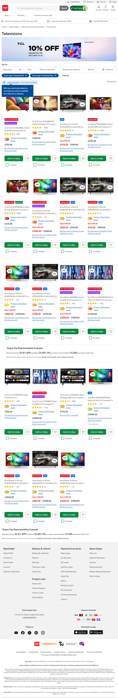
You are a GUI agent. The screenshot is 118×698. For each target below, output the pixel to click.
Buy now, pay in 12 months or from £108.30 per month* (44, 423)
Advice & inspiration (11, 571)
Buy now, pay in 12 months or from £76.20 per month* (16, 319)
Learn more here (29, 617)
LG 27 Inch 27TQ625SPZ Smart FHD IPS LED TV (16, 396)
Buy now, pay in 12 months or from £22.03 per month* (72, 149)
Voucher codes (67, 567)
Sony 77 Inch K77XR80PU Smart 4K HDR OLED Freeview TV (44, 402)
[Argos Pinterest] (36, 633)
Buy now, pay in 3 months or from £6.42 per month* (16, 149)
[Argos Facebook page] (23, 633)
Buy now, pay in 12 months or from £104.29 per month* (16, 502)
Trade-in (64, 599)
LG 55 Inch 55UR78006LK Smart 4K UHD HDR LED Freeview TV (16, 208)
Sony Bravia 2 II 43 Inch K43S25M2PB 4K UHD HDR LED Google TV (72, 125)
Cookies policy (59, 652)
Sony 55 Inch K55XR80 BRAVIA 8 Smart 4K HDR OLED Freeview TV (100, 298)
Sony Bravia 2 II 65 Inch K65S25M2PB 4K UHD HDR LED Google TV (44, 482)
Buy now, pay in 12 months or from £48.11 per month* (44, 319)
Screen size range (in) (71, 69)
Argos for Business (97, 558)
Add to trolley (13, 158)
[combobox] (38, 8)
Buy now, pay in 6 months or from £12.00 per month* (44, 143)
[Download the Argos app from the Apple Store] (81, 634)
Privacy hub (33, 652)
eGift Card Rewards (68, 571)
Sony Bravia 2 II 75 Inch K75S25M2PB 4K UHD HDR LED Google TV (44, 295)
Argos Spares (37, 597)
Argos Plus (36, 571)
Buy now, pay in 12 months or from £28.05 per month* (72, 232)
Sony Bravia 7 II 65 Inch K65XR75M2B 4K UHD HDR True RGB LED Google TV (16, 295)
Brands (91, 69)
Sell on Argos (94, 576)
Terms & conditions (94, 652)
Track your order (38, 567)
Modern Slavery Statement (100, 571)
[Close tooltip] (31, 88)
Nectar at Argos (67, 585)
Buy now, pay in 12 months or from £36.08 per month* (44, 506)
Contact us (7, 558)
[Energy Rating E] (62, 135)
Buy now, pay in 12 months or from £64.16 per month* (44, 236)
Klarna (63, 581)
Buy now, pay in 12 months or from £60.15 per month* (100, 319)
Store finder (8, 562)
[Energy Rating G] (7, 218)
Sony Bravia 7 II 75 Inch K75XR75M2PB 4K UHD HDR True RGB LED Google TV (17, 482)
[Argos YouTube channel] (16, 633)
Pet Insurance (66, 590)
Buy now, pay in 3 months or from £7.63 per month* (16, 416)
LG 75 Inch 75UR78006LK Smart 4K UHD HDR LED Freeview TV (100, 125)
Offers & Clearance (47, 69)
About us (93, 553)
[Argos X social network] (29, 633)
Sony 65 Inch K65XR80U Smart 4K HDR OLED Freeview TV (72, 298)
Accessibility (21, 652)
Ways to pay (65, 553)
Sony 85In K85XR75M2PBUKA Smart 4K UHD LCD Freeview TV (100, 398)
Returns (35, 558)
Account (6, 567)
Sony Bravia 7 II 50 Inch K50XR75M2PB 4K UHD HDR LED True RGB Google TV (45, 212)
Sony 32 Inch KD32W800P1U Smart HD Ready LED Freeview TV (44, 123)
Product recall (37, 593)
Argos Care (36, 583)
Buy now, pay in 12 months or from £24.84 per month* (100, 232)
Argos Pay (65, 576)
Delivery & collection (40, 553)
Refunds (35, 562)
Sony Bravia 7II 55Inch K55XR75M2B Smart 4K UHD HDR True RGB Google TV (73, 482)
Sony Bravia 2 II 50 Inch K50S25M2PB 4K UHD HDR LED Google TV (100, 208)
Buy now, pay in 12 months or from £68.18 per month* (72, 506)
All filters (109, 69)
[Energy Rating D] (7, 305)
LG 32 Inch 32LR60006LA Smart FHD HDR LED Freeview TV (17, 129)
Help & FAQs (8, 553)
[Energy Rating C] (90, 409)
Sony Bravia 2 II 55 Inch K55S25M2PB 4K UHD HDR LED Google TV (72, 208)
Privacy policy (45, 652)
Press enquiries (95, 567)
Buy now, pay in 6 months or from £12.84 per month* (16, 228)
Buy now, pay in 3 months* (69, 415)
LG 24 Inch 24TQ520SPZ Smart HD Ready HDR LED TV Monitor (72, 396)
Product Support (39, 588)
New (29, 69)
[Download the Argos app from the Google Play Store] (96, 634)
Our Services (66, 558)
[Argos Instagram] (43, 633)
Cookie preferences (76, 652)
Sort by (4, 64)
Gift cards (65, 562)
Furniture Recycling (69, 594)
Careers (92, 562)
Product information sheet (18, 139)
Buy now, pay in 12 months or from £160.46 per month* (100, 419)
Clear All (65, 75)
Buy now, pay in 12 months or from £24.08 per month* (100, 146)
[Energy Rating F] (7, 139)
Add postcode (13, 82)
